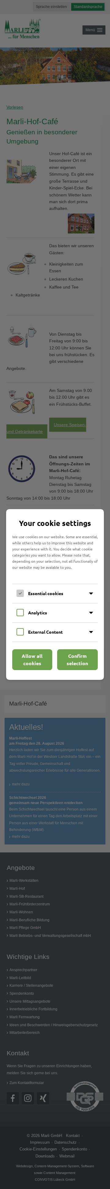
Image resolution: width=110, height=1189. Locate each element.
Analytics (37, 612)
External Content (45, 632)
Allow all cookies (32, 659)
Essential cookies (45, 593)
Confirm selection (77, 659)
